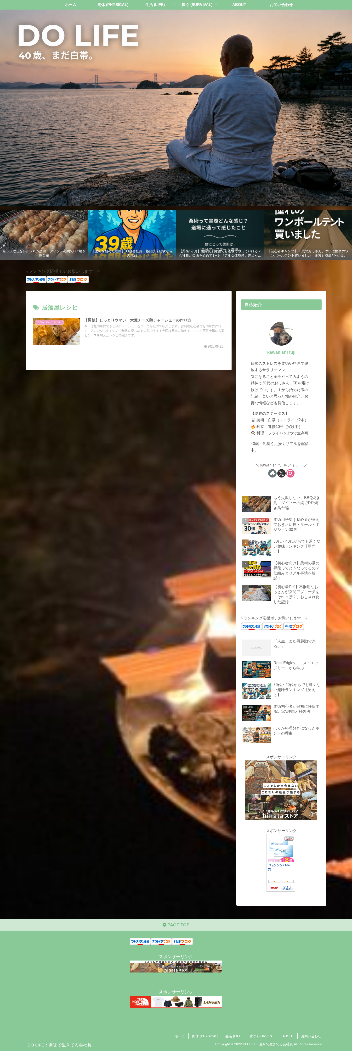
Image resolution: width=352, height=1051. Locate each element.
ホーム (180, 1036)
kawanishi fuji (281, 352)
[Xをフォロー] (281, 473)
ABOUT (288, 1036)
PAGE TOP (177, 924)
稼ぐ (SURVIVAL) (263, 1036)
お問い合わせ (311, 1036)
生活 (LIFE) (234, 1036)
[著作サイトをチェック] (272, 473)
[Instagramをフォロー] (290, 473)
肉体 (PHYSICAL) (205, 1036)
